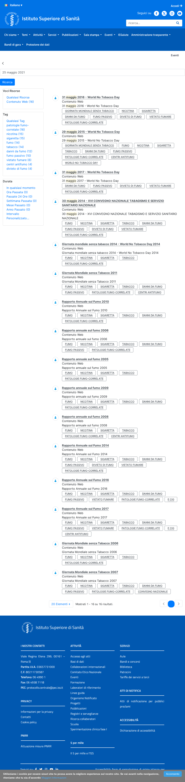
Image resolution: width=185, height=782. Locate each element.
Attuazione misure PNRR (36, 746)
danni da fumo (19, 151)
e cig (171, 499)
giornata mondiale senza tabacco (89, 110)
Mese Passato (18, 205)
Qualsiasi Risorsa (18, 97)
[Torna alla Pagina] (3, 63)
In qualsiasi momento (21, 188)
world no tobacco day (81, 162)
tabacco (15, 147)
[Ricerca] (178, 23)
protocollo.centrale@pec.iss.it (45, 687)
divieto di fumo (19, 168)
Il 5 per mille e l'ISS (82, 753)
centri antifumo (19, 164)
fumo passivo (19, 155)
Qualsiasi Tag (16, 121)
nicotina (15, 134)
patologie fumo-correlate (84, 122)
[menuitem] (11, 34)
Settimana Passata (22, 201)
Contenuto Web (20, 101)
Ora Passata (17, 192)
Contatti (26, 717)
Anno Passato (18, 209)
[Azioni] (6, 5)
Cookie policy (29, 722)
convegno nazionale (153, 591)
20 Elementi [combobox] (59, 604)
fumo (13, 142)
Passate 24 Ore (19, 196)
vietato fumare (19, 160)
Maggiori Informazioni (54, 777)
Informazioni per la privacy (37, 711)
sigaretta (16, 138)
